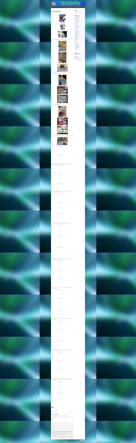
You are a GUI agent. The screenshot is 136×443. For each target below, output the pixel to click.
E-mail (53, 426)
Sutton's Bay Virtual (77, 47)
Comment (53, 417)
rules (75, 40)
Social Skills (76, 44)
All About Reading (77, 17)
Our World (76, 35)
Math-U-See (76, 29)
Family (76, 23)
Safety (76, 41)
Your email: (76, 56)
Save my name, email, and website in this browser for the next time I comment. (62, 431)
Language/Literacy (77, 26)
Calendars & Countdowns (55, 409)
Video (76, 49)
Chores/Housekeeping (77, 21)
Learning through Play (77, 27)
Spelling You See (77, 46)
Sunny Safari (71, 409)
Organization (76, 34)
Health (76, 24)
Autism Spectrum (77, 18)
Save (52, 407)
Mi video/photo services (77, 6)
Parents (60, 6)
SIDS (75, 43)
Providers (63, 6)
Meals (76, 30)
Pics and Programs (67, 6)
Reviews (76, 38)
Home (52, 6)
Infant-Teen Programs (56, 6)
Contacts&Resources (72, 6)
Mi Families (76, 31)
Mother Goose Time (77, 33)
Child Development (77, 20)
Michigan (76, 32)
